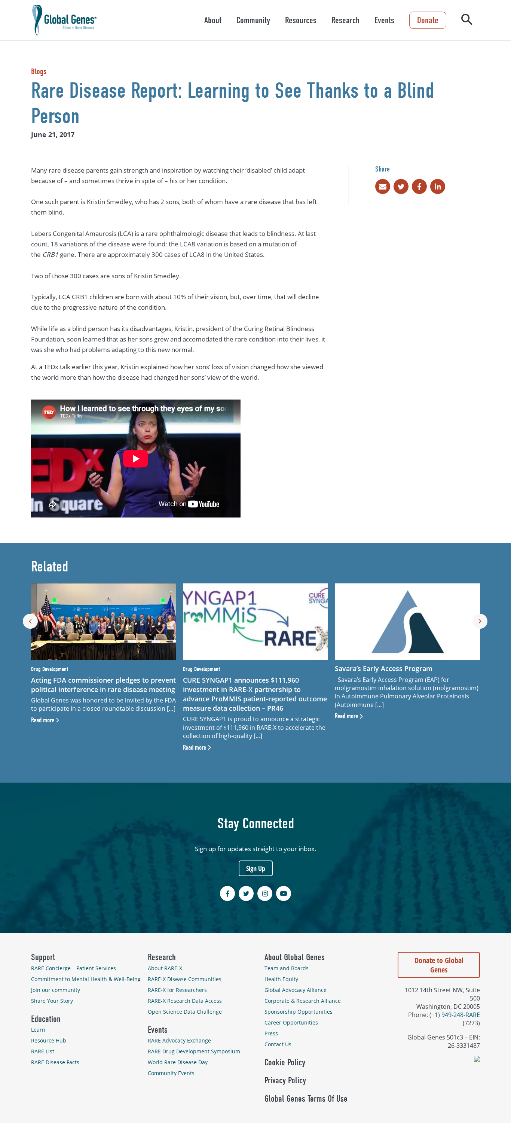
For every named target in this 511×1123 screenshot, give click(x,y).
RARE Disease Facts (55, 1062)
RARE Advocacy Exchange (179, 1040)
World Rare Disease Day (178, 1062)
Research (345, 20)
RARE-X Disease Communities (184, 979)
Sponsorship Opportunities (298, 1011)
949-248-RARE (460, 1015)
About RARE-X (165, 968)
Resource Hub (48, 1040)
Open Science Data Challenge (185, 1011)
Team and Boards (286, 968)
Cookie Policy (284, 1062)
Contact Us (277, 1044)
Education (46, 1019)
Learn (38, 1029)
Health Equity (281, 979)
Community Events (171, 1073)
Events (384, 20)
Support (43, 957)
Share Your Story (52, 1000)
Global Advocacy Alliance (295, 989)
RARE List (42, 1051)
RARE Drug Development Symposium (194, 1051)
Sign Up (255, 868)
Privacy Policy (285, 1080)
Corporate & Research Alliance (302, 1000)
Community (253, 20)
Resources (300, 20)
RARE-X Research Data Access (185, 1000)
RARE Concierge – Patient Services (73, 968)
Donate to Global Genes (438, 965)
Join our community (55, 989)
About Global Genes (294, 957)
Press (271, 1033)
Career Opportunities (291, 1022)
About (212, 20)
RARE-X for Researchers (177, 989)
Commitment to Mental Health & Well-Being (86, 979)
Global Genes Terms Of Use (306, 1098)
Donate (427, 20)
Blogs (38, 71)
